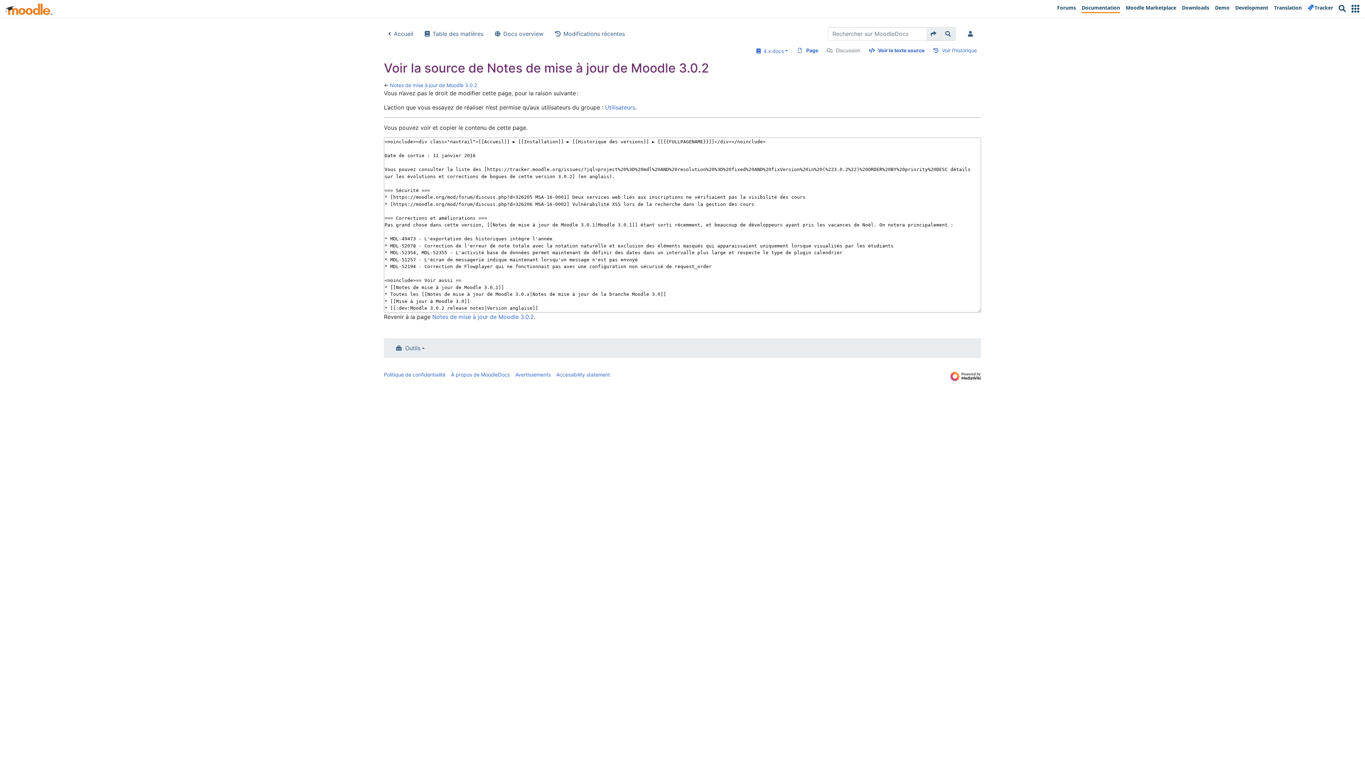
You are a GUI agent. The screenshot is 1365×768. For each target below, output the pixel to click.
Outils (413, 348)
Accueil (403, 33)
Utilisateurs (620, 107)
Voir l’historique (959, 50)
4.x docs (772, 51)
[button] (1355, 9)
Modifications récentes (594, 33)
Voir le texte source (901, 50)
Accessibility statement (583, 375)
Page (812, 50)
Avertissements (533, 375)
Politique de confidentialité (414, 375)
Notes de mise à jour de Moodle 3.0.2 (433, 85)
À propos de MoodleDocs (480, 375)
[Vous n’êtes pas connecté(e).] (972, 34)
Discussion (848, 50)
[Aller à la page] (933, 34)
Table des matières (458, 33)
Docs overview (523, 33)
